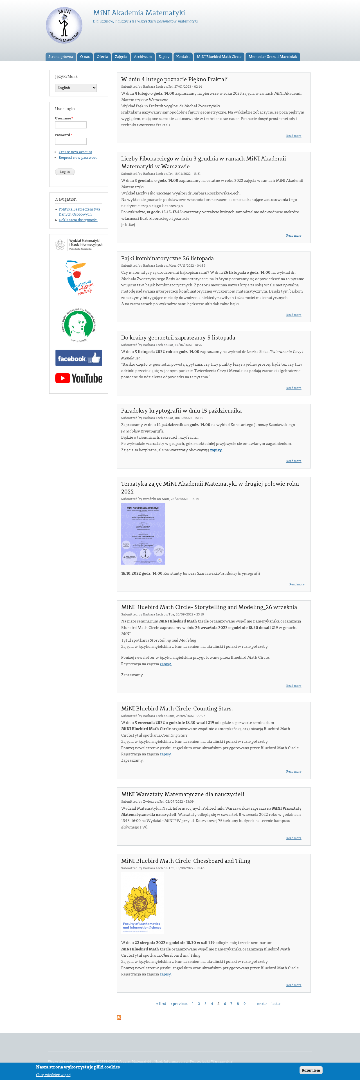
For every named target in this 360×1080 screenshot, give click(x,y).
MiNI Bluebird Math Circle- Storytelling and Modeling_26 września (209, 607)
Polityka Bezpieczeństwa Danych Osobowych (79, 212)
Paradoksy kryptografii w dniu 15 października (181, 411)
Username (64, 118)
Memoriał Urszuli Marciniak (273, 57)
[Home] (65, 26)
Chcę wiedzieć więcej (53, 1074)
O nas (85, 57)
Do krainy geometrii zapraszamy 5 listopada (178, 337)
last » (275, 1003)
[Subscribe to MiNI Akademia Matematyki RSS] (119, 1016)
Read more (294, 136)
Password (63, 135)
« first (161, 1003)
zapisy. (216, 450)
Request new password (78, 157)
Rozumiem (311, 1070)
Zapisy (164, 57)
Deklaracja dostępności (78, 220)
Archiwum (143, 57)
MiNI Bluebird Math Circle (219, 57)
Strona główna (60, 57)
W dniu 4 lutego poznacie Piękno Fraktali (174, 79)
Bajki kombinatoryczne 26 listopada (167, 258)
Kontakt (183, 57)
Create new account (75, 152)
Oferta (102, 57)
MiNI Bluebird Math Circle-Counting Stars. (177, 708)
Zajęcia (121, 57)
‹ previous (179, 1003)
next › (262, 1003)
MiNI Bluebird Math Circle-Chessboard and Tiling (185, 861)
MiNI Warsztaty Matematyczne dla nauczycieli (182, 794)
